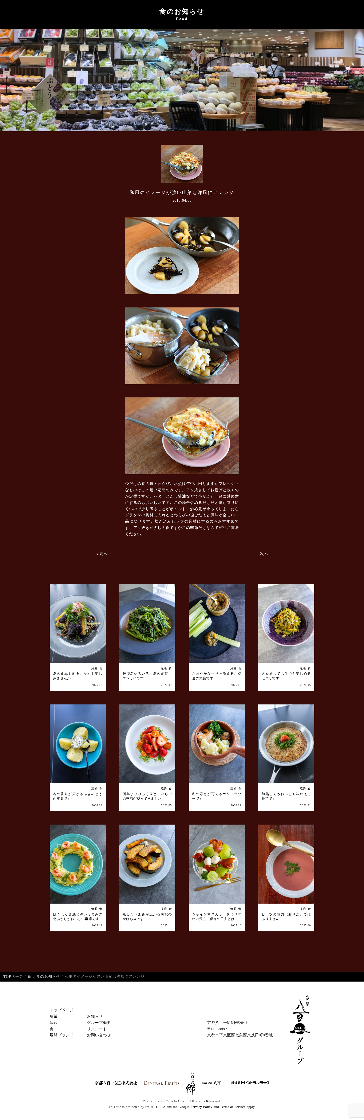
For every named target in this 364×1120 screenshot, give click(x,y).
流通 (94, 668)
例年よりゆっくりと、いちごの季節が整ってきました (147, 796)
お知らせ (95, 1016)
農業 (54, 1016)
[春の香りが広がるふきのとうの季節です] (78, 743)
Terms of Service (233, 1107)
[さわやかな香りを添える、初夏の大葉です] (217, 623)
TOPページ (13, 976)
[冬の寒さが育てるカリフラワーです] (217, 743)
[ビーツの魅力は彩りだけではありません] (286, 864)
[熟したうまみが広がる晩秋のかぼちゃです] (147, 864)
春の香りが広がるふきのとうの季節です (77, 796)
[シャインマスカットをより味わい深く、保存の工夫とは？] (217, 864)
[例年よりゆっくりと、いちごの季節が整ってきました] (147, 743)
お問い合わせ (99, 1035)
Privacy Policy (202, 1107)
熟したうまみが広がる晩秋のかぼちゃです (147, 916)
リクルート (97, 1029)
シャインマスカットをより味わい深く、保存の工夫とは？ (216, 916)
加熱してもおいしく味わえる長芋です (286, 796)
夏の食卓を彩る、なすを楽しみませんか (77, 676)
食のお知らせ (48, 976)
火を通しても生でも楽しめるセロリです (286, 676)
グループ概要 (99, 1023)
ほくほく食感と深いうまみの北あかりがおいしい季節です (77, 916)
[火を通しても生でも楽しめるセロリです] (286, 623)
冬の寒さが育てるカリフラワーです (216, 796)
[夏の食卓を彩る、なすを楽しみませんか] (78, 623)
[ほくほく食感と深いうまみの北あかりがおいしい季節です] (78, 864)
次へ (264, 554)
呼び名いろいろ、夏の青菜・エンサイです (147, 676)
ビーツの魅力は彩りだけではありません (286, 916)
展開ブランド (62, 1035)
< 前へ (102, 554)
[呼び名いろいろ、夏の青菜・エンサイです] (147, 623)
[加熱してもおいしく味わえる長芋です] (286, 743)
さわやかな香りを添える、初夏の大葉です (216, 676)
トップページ (62, 1010)
